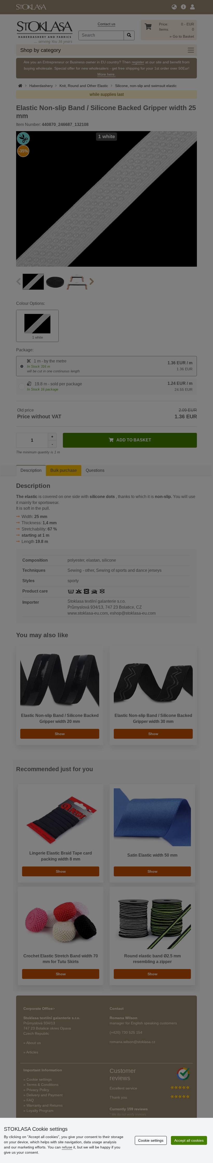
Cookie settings (150, 1140)
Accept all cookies (189, 1140)
